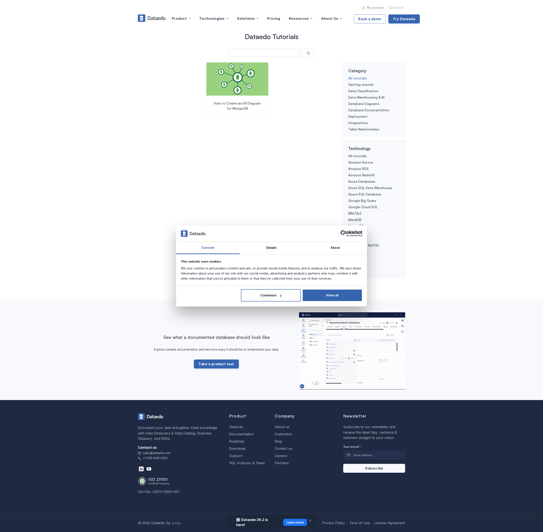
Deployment (358, 116)
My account (374, 7)
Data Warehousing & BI (366, 97)
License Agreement (389, 523)
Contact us (283, 448)
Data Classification (363, 91)
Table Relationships (363, 129)
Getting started (360, 84)
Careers (281, 456)
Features (236, 427)
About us (282, 427)
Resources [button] (299, 18)
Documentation (241, 434)
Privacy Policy (333, 523)
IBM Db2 (354, 213)
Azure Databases (361, 181)
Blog (278, 441)
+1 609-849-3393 (155, 458)
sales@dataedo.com (157, 453)
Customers (283, 434)
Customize (268, 295)
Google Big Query (362, 200)
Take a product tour (216, 364)
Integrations (358, 123)
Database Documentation (368, 110)
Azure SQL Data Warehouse (370, 188)
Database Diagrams (363, 104)
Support (235, 456)
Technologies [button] (212, 18)
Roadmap (236, 441)
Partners (282, 463)
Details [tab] (271, 247)
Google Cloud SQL (363, 207)
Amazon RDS (358, 169)
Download (237, 448)
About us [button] (330, 18)
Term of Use (359, 523)
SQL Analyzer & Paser (247, 463)
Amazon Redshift (361, 175)
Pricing (273, 18)
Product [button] (180, 18)
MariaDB (354, 220)
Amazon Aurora (360, 162)
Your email (352, 447)
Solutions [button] (246, 18)
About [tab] (335, 247)
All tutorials (357, 78)
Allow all (332, 295)
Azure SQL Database (364, 194)
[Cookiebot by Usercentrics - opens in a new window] (343, 234)
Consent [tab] (208, 247)
